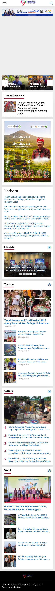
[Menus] (4, 3)
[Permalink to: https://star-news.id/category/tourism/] (49, 284)
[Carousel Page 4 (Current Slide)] (30, 274)
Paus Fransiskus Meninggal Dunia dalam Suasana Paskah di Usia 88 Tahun (33, 530)
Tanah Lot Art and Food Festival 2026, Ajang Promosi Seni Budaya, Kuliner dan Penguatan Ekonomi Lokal (25, 199)
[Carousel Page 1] (20, 274)
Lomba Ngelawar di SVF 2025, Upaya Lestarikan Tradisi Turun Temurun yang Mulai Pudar (29, 451)
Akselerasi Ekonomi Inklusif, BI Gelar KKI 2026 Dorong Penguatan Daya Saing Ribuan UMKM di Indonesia (39, 85)
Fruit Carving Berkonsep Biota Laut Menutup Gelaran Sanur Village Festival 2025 (28, 443)
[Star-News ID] (28, 3)
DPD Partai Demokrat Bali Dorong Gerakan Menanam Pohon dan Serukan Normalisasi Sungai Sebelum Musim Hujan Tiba (14, 85)
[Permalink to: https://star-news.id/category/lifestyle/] (49, 247)
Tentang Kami (35, 584)
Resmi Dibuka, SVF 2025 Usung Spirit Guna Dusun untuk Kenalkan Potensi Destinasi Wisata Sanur (29, 459)
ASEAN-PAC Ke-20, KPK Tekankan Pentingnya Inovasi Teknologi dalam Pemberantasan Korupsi (33, 543)
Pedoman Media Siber (11, 587)
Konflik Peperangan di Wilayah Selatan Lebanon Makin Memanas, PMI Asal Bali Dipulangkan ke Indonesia (33, 557)
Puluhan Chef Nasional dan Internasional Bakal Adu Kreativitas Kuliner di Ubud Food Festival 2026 (26, 269)
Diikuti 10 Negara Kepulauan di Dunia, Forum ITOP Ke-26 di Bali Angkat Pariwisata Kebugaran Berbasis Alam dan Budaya (25, 508)
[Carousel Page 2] (24, 274)
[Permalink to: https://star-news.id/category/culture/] (49, 391)
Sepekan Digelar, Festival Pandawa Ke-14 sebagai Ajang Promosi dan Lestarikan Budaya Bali (29, 436)
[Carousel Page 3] (27, 274)
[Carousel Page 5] (34, 274)
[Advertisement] (27, 45)
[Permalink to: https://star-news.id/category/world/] (49, 471)
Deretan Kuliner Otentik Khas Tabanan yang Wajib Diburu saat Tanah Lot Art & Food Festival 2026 (27, 217)
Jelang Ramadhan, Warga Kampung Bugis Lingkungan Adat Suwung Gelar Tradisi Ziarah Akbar (29, 428)
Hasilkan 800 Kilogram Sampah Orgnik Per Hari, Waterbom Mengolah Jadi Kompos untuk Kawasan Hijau (27, 209)
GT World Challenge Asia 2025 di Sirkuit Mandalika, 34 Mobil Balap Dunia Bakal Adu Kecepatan (33, 516)
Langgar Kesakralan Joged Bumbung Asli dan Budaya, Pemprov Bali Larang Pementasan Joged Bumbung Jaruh (33, 108)
